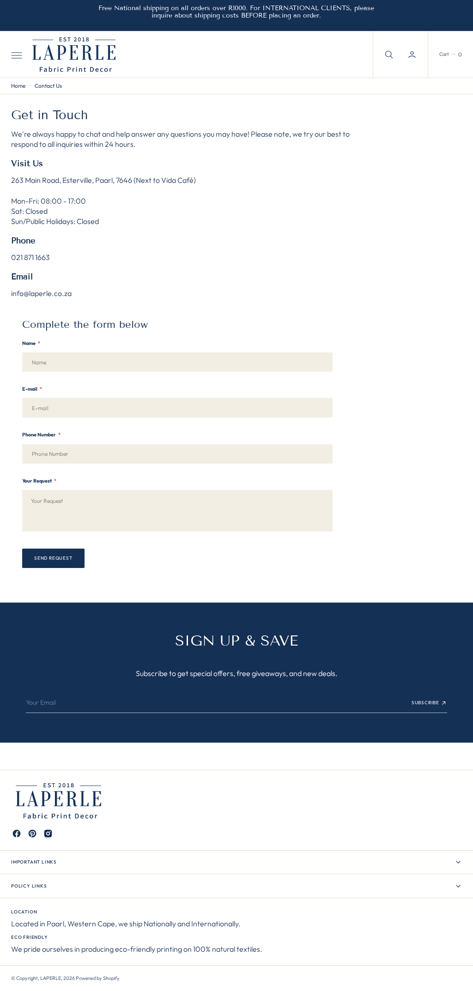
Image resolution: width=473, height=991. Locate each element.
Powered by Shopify (98, 978)
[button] (15, 54)
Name (31, 343)
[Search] (388, 54)
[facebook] (16, 833)
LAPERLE (50, 978)
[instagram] (48, 833)
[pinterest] (32, 833)
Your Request (39, 480)
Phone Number (41, 434)
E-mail (32, 389)
